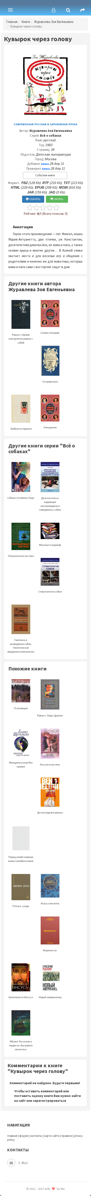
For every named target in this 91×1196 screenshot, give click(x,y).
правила (66, 1136)
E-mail (23, 1162)
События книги (45, 175)
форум (23, 1136)
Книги (25, 22)
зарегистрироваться (49, 1100)
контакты (36, 1136)
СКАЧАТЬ (34, 199)
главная (12, 1136)
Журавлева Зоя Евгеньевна (53, 22)
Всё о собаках (50, 135)
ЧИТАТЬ (58, 199)
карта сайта (51, 1136)
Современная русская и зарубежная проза (45, 124)
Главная (11, 22)
